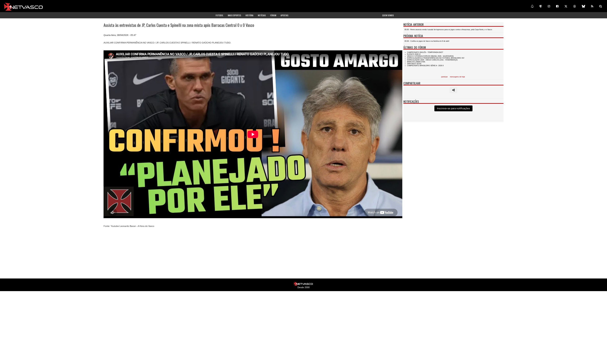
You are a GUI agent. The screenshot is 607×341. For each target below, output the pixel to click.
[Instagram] (549, 6)
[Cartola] (540, 6)
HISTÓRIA (249, 15)
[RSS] (592, 6)
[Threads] (575, 6)
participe (444, 77)
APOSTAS (284, 15)
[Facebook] (557, 6)
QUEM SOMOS (388, 15)
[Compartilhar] (453, 90)
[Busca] (601, 6)
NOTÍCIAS (262, 15)
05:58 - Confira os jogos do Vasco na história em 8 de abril (427, 41)
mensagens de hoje (457, 77)
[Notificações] (532, 6)
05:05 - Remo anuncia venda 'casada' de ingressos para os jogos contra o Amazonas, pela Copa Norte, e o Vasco (448, 29)
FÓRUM (273, 15)
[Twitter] (566, 6)
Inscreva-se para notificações (453, 108)
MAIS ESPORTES (234, 15)
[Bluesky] (583, 6)
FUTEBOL (219, 15)
